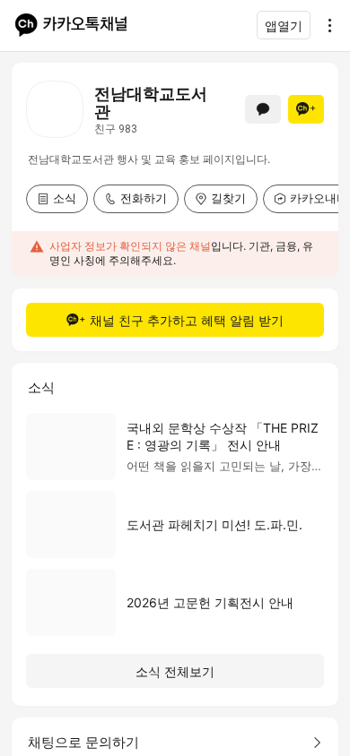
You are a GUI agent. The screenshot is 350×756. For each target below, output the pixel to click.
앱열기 (283, 25)
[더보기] (325, 25)
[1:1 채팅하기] (263, 109)
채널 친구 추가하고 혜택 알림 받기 (187, 320)
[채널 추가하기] (306, 109)
